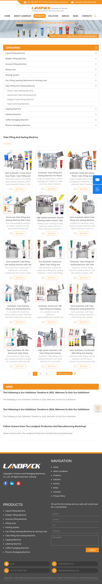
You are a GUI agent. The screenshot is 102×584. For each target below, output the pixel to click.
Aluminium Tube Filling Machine (21, 95)
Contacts (87, 16)
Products (40, 16)
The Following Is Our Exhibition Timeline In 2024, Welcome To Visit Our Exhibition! (46, 409)
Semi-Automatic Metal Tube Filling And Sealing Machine (82, 218)
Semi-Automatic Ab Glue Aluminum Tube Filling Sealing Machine (18, 353)
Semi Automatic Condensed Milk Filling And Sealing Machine (82, 353)
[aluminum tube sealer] (18, 204)
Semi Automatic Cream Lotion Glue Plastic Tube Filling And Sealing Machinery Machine (18, 176)
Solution (53, 16)
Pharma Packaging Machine (17, 125)
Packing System (12, 75)
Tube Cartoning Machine (18, 104)
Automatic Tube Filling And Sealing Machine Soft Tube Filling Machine (82, 264)
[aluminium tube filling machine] (50, 293)
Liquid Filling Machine (15, 53)
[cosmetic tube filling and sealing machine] (18, 249)
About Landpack (22, 16)
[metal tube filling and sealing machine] (50, 249)
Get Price (20, 189)
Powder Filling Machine (15, 58)
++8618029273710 (66, 563)
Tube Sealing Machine (23, 578)
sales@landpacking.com (85, 2)
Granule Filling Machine (16, 64)
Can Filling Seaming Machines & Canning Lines (26, 80)
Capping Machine (13, 109)
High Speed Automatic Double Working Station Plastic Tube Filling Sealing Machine (50, 220)
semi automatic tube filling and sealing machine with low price (18, 264)
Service (65, 16)
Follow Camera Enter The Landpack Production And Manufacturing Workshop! (44, 426)
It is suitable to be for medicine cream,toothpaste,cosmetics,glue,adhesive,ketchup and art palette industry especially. (50, 317)
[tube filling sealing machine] (82, 160)
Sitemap (32, 476)
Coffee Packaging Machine (17, 119)
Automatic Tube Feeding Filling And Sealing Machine (18, 307)
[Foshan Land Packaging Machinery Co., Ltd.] (50, 9)
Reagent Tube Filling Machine (20, 99)
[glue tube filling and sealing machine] (18, 160)
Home (7, 16)
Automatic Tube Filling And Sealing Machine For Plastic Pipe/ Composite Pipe (50, 175)
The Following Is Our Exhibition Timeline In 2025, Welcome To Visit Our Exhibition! (46, 392)
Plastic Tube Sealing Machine (20, 90)
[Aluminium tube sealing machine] (82, 337)
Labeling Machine (13, 114)
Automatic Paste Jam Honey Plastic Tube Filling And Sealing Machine (82, 176)
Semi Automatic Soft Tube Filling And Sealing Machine (82, 307)
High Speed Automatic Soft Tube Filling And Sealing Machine (50, 353)
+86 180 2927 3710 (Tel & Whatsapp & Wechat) (47, 2)
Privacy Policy (59, 496)
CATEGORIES (13, 47)
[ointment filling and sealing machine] (50, 160)
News (75, 16)
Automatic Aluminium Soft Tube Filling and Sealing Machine (50, 309)
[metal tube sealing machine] (82, 204)
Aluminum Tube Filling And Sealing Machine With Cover (18, 218)
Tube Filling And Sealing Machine (82, 36)
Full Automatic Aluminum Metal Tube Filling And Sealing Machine (50, 264)
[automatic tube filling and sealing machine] (51, 28)
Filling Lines (10, 69)
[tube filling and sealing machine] (82, 249)
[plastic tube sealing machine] (50, 205)
